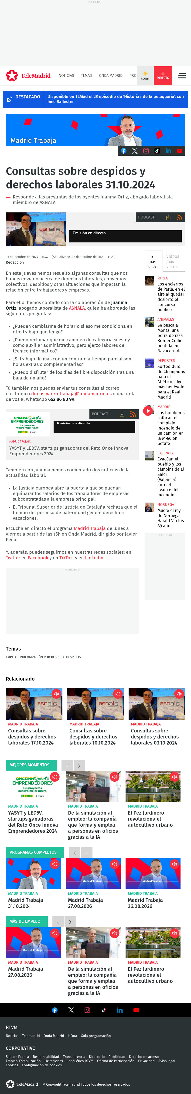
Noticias (66, 75)
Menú (181, 75)
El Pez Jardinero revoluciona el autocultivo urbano (150, 819)
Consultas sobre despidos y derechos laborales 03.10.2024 (157, 704)
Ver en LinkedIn (120, 1010)
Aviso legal (166, 1061)
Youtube (179, 151)
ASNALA (77, 308)
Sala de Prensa (17, 1057)
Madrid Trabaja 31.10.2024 (33, 873)
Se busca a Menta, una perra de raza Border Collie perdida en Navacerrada (149, 322)
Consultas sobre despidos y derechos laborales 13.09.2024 (36, 229)
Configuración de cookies (42, 1065)
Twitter (134, 151)
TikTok (157, 151)
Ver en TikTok (103, 1011)
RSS (179, 217)
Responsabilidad (46, 1057)
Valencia (165, 453)
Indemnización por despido (42, 657)
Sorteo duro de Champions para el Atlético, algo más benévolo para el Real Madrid (149, 363)
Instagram (146, 151)
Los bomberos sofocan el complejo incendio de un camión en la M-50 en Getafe (149, 409)
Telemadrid (31, 1036)
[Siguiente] (79, 765)
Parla (162, 278)
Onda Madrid (111, 75)
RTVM (11, 1027)
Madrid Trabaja (90, 528)
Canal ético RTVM (80, 1061)
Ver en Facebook (54, 1011)
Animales (165, 319)
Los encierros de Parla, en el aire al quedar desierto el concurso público (149, 280)
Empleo (11, 657)
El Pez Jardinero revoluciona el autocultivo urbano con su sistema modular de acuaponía (153, 786)
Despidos (73, 657)
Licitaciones (53, 1061)
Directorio (97, 1057)
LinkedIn (168, 151)
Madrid (164, 407)
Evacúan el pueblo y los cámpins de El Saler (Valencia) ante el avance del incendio (149, 455)
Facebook (123, 151)
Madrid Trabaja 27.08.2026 (93, 873)
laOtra (72, 1036)
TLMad (86, 75)
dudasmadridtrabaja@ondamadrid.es (71, 394)
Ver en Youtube (136, 1010)
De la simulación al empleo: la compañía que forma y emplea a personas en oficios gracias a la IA (93, 786)
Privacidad (146, 1061)
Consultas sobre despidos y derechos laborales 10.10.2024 (95, 704)
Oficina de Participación (115, 1061)
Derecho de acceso (144, 1057)
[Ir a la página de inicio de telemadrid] (28, 75)
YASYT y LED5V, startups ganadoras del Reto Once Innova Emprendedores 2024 (28, 424)
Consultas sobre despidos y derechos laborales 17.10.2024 (34, 704)
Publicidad (117, 1057)
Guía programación (96, 1036)
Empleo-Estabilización (23, 1061)
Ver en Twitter (71, 1011)
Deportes (166, 360)
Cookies (12, 1065)
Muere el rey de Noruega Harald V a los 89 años (149, 507)
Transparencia (74, 1057)
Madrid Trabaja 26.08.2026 (153, 873)
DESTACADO (27, 97)
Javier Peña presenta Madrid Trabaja (95, 130)
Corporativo (21, 1048)
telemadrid (22, 1084)
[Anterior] (67, 765)
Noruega (165, 505)
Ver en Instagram (87, 1010)
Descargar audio (168, 217)
